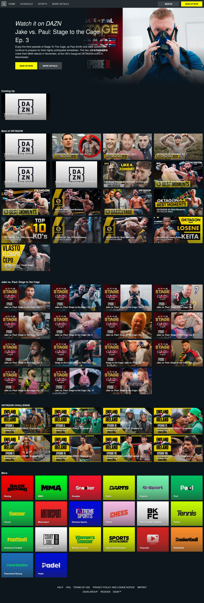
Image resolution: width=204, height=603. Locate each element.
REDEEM (105, 591)
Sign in (168, 3)
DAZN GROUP (90, 591)
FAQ (68, 587)
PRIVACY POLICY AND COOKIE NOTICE (114, 587)
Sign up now (191, 3)
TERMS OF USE (81, 587)
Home (12, 4)
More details (60, 4)
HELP (60, 587)
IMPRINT (142, 587)
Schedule (26, 4)
